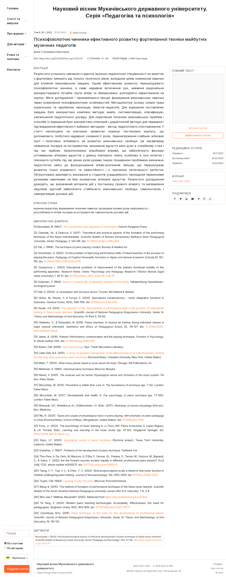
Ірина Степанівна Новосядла (51, 51)
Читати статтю (198, 128)
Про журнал (15, 33)
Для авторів (15, 44)
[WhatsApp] (210, 198)
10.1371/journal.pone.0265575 (100, 464)
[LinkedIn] (186, 198)
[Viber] (204, 198)
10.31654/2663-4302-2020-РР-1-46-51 (92, 275)
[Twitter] (180, 198)
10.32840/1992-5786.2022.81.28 (62, 261)
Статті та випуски (13, 21)
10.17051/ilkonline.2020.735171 (112, 507)
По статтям (15, 543)
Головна (12, 8)
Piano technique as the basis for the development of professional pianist (117, 513)
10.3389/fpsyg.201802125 (80, 340)
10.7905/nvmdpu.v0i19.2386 (103, 241)
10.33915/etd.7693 (133, 419)
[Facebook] (174, 198)
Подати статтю (18, 569)
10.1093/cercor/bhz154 (104, 302)
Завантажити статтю (198, 135)
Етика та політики (13, 57)
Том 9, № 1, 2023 (181, 181)
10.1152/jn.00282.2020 (145, 474)
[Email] (192, 198)
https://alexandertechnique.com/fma (126, 496)
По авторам (15, 548)
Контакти (13, 69)
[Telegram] (198, 198)
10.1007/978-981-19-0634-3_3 (51, 434)
